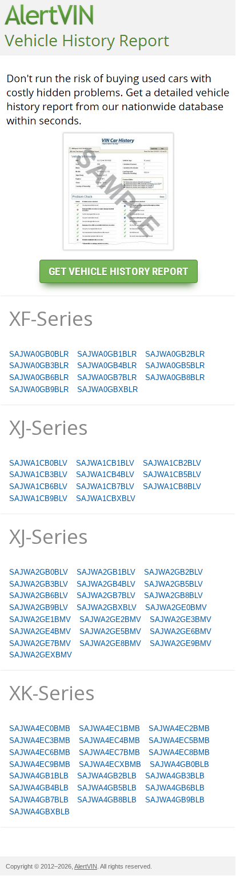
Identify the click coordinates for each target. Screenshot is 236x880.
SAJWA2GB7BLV (106, 595)
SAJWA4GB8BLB (107, 800)
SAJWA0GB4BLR (107, 365)
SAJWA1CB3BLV (38, 474)
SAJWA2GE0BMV (176, 607)
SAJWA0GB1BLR (107, 354)
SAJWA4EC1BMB (109, 728)
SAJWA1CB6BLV (38, 486)
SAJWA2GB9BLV (38, 607)
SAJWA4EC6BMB (39, 752)
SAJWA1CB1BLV (105, 463)
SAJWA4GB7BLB (39, 800)
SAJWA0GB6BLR (39, 377)
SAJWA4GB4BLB (39, 788)
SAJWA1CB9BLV (38, 498)
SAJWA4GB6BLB (175, 788)
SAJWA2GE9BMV (180, 643)
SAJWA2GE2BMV (110, 619)
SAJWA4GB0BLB (179, 764)
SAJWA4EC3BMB (39, 740)
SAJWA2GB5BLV (173, 584)
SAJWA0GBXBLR (107, 389)
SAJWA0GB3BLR (39, 365)
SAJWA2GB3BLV (38, 584)
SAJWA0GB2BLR (175, 354)
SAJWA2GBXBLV (107, 607)
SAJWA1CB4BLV (105, 474)
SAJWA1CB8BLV (172, 486)
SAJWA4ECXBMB (110, 764)
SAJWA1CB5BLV (172, 474)
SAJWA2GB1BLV (106, 572)
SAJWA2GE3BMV (180, 619)
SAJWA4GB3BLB (175, 776)
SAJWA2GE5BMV (110, 631)
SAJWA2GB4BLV (106, 584)
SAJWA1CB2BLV (172, 463)
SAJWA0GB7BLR (107, 377)
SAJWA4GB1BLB (39, 776)
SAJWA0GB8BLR (175, 377)
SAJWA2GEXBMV (40, 655)
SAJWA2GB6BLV (38, 595)
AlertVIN (85, 866)
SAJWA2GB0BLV (38, 572)
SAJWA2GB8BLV (173, 595)
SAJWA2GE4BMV (40, 631)
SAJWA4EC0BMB (39, 728)
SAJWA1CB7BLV (105, 486)
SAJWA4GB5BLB (107, 788)
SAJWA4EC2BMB (179, 728)
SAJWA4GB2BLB (107, 776)
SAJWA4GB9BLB (175, 800)
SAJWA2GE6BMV (180, 631)
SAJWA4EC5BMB (179, 740)
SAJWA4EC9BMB (39, 764)
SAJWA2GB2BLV (173, 572)
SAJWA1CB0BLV (38, 463)
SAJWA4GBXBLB (39, 812)
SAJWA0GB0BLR (39, 354)
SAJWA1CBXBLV (105, 498)
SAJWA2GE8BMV (110, 643)
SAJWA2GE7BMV (40, 643)
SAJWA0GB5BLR (175, 365)
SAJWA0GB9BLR (39, 389)
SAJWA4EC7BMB (109, 752)
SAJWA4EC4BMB (109, 740)
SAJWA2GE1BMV (40, 619)
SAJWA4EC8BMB (179, 752)
